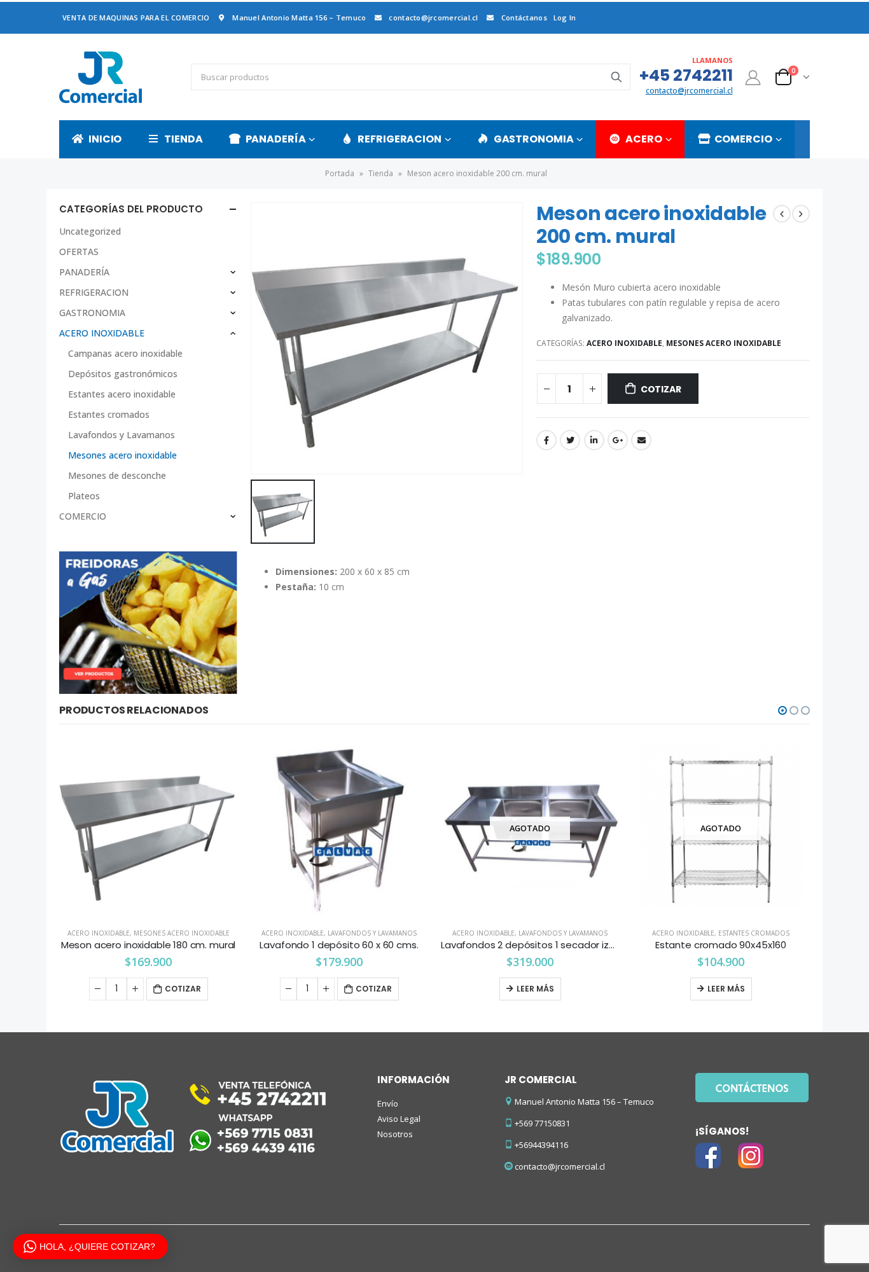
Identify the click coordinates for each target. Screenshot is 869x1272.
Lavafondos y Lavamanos (121, 435)
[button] (782, 710)
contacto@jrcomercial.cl (433, 17)
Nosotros (395, 1134)
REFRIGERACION (399, 139)
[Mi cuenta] (753, 77)
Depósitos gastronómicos (122, 374)
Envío (387, 1103)
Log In (564, 17)
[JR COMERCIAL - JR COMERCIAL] (100, 77)
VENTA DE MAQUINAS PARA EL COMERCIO (135, 17)
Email (641, 440)
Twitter (570, 440)
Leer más (535, 988)
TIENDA (183, 139)
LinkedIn (594, 440)
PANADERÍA (276, 139)
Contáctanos (524, 17)
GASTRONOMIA (534, 139)
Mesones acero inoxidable (723, 343)
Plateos (84, 496)
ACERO (643, 139)
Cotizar (661, 389)
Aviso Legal (399, 1118)
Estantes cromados (108, 414)
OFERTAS (79, 251)
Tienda (380, 173)
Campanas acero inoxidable (125, 353)
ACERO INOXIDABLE (624, 343)
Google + (618, 440)
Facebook (546, 440)
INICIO (105, 139)
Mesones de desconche (117, 475)
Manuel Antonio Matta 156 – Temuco (299, 17)
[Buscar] (616, 77)
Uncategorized (90, 231)
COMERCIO (743, 139)
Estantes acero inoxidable (122, 394)
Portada (339, 173)
